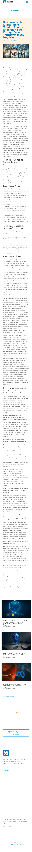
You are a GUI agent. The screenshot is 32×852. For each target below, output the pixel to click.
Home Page (5, 782)
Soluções (4, 784)
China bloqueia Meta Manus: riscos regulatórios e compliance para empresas (14, 685)
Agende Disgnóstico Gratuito (16, 732)
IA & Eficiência (6, 802)
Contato (4, 792)
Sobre (4, 787)
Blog (3, 790)
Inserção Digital (6, 805)
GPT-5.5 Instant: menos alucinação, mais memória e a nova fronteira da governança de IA (14, 654)
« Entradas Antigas (8, 696)
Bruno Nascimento (11, 626)
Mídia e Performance (8, 810)
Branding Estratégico (8, 808)
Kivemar (20, 842)
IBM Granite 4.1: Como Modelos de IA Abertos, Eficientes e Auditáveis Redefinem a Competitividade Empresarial (15, 623)
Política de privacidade (17, 844)
